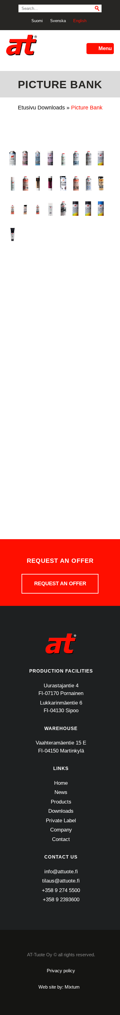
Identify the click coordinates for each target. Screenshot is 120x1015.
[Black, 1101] (88, 208)
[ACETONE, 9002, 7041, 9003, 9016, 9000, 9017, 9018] (12, 158)
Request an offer (60, 583)
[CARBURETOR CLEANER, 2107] (50, 233)
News (60, 792)
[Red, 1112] (37, 435)
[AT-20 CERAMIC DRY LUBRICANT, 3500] (88, 183)
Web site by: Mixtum (59, 986)
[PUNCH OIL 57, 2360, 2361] (101, 410)
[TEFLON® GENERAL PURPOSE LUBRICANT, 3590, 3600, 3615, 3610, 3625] (101, 460)
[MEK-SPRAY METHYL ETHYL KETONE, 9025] (12, 385)
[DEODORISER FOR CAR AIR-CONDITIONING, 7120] (50, 284)
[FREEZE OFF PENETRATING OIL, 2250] (37, 309)
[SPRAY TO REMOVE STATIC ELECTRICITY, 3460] (12, 460)
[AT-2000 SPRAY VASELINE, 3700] (101, 183)
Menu (105, 48)
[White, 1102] (75, 485)
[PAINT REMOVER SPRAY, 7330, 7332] (12, 410)
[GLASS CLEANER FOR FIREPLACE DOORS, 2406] (63, 309)
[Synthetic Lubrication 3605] (63, 460)
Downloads (51, 108)
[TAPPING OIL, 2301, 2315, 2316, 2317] (75, 460)
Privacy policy (61, 970)
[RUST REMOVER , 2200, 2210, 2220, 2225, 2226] (63, 435)
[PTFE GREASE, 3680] (75, 410)
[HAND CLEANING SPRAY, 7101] (37, 334)
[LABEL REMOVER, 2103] (12, 359)
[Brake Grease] (12, 233)
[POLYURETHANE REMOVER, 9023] (37, 410)
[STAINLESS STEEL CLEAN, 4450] (25, 460)
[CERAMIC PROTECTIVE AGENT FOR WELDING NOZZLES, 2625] (75, 233)
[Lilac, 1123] (63, 359)
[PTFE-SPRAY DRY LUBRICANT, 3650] (88, 410)
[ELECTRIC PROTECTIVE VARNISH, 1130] (75, 284)
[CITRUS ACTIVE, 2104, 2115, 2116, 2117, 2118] (101, 233)
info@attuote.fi (61, 872)
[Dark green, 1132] (25, 284)
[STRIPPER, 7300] (50, 460)
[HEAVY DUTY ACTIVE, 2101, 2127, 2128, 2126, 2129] (63, 334)
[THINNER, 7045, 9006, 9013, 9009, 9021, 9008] (12, 485)
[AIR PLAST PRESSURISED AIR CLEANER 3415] (63, 158)
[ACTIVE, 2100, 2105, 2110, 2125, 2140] (50, 158)
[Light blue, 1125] (37, 359)
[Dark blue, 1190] (12, 284)
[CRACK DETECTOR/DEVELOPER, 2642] (75, 259)
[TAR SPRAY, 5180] (88, 460)
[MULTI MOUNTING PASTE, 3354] (63, 385)
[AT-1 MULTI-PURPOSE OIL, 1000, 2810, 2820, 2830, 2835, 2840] (25, 183)
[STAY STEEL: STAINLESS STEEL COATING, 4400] (37, 460)
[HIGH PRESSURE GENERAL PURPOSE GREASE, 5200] (75, 334)
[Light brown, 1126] (50, 359)
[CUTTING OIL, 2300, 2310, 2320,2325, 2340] (101, 259)
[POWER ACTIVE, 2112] (50, 410)
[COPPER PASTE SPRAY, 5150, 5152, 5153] (37, 259)
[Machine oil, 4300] (101, 359)
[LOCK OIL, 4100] (75, 359)
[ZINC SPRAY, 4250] (12, 511)
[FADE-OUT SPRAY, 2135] (101, 284)
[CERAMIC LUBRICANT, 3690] (63, 233)
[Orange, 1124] (101, 385)
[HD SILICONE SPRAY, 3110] (50, 334)
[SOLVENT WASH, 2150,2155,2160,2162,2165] (101, 435)
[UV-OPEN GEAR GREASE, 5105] (25, 485)
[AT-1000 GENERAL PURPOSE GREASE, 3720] (37, 183)
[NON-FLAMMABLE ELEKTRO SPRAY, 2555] (75, 385)
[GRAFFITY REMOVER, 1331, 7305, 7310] (101, 309)
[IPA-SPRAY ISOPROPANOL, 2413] (101, 334)
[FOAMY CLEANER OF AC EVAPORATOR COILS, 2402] (25, 309)
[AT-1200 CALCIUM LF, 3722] (50, 183)
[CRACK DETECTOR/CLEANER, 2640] (50, 259)
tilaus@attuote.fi (61, 881)
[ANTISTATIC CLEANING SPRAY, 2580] (12, 183)
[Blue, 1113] (101, 208)
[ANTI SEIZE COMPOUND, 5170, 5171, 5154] (88, 158)
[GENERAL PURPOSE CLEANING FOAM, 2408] (50, 309)
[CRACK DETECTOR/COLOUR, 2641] (63, 259)
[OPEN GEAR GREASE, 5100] (88, 385)
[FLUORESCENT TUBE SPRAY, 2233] (12, 309)
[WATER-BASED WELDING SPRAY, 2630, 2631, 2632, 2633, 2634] (37, 485)
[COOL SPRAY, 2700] (25, 259)
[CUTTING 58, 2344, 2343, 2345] (88, 259)
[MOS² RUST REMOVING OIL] (37, 385)
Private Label (61, 820)
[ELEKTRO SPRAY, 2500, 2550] (88, 284)
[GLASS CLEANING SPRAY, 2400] (88, 309)
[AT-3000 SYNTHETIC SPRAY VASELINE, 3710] (25, 208)
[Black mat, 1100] (75, 208)
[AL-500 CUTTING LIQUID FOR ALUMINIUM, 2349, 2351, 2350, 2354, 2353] (75, 158)
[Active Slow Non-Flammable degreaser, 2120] (37, 158)
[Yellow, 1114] (101, 485)
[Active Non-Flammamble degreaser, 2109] (25, 158)
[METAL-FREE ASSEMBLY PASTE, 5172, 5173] (25, 385)
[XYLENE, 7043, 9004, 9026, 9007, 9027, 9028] (88, 485)
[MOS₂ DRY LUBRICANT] (50, 385)
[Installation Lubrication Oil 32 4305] (88, 334)
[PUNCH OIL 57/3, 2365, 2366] (12, 435)
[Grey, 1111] (25, 334)
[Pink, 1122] (25, 410)
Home (61, 783)
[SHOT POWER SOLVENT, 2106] (88, 435)
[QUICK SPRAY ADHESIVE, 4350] (25, 435)
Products (61, 802)
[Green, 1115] (12, 334)
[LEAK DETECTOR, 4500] (25, 359)
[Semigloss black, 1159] (75, 435)
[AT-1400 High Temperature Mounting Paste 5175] (63, 183)
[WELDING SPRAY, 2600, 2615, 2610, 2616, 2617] (50, 485)
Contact (61, 839)
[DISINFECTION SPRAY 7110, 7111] (63, 284)
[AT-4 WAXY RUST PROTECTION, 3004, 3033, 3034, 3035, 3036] (37, 208)
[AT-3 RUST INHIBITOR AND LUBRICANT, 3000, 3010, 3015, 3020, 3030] (12, 208)
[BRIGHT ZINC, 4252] (25, 233)
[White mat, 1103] (63, 485)
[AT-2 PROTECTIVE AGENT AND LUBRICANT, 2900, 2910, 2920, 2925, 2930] (75, 183)
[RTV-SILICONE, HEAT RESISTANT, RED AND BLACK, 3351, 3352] (50, 435)
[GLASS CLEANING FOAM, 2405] (75, 309)
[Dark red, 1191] (37, 284)
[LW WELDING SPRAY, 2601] (88, 359)
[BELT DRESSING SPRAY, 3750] (63, 208)
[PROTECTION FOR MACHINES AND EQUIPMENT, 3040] (63, 410)
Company (61, 830)
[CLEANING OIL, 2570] (12, 259)
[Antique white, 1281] (101, 158)
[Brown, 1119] (37, 233)
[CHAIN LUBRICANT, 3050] (88, 233)
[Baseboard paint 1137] (50, 208)
